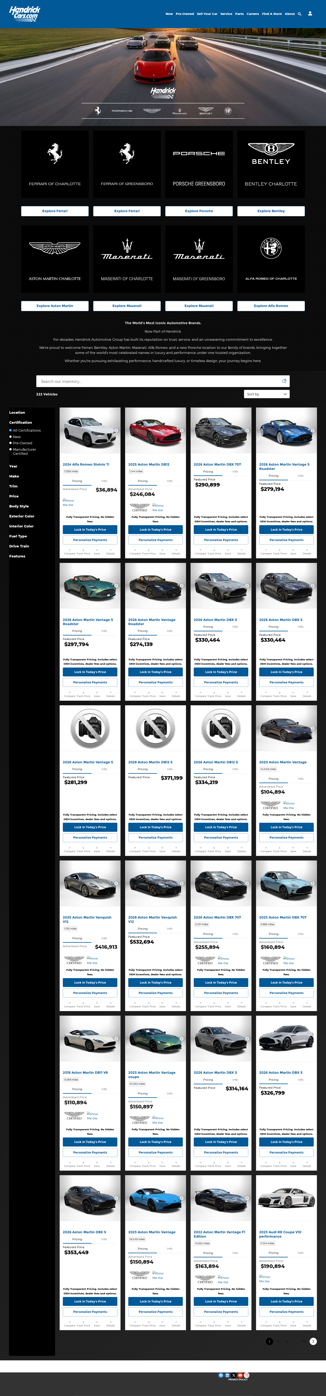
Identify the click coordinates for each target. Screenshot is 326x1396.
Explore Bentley (271, 211)
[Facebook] (221, 1375)
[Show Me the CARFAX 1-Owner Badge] (70, 502)
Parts (239, 14)
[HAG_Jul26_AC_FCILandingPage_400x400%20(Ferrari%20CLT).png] (55, 164)
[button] (90, 471)
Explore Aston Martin (55, 306)
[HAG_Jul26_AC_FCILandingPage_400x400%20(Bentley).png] (271, 164)
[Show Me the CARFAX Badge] (290, 805)
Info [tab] (104, 481)
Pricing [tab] (77, 481)
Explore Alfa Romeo (271, 306)
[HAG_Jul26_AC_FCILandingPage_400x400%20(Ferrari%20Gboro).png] (127, 164)
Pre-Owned (185, 14)
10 (304, 1341)
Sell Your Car (207, 14)
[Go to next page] (313, 1341)
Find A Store (272, 14)
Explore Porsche (199, 211)
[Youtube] (240, 1375)
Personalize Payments (90, 540)
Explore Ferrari (55, 211)
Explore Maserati (126, 306)
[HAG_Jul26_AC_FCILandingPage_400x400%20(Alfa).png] (271, 259)
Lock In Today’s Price (90, 529)
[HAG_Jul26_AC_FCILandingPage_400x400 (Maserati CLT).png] (127, 259)
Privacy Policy (238, 1379)
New (169, 14)
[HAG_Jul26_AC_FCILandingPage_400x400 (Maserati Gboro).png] (199, 259)
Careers (253, 14)
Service (226, 14)
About (290, 14)
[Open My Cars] (309, 14)
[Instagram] (246, 1375)
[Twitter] (234, 1375)
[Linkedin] (227, 1375)
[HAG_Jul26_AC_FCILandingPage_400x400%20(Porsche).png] (199, 164)
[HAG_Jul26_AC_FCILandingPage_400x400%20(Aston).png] (55, 259)
